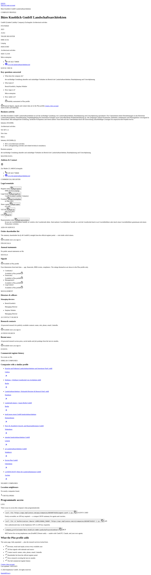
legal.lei (9, 215)
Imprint (3, 573)
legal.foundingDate (15, 199)
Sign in (3, 5)
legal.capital (16, 204)
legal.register (17, 189)
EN (4, 3)
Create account (10, 5)
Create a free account (51, 106)
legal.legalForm (15, 194)
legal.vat (11, 209)
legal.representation (23, 220)
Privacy (8, 573)
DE (2, 3)
